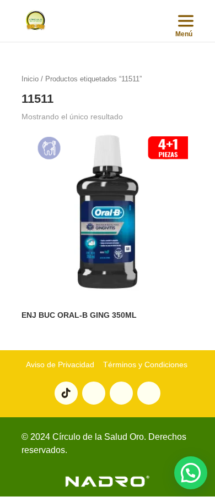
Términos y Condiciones (144, 364)
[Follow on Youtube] (93, 393)
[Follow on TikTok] (66, 393)
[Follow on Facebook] (148, 393)
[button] (190, 472)
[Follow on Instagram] (121, 393)
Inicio (30, 79)
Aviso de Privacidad (60, 364)
